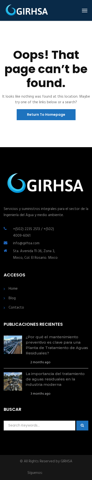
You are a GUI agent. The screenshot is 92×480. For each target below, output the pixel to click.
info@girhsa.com (26, 243)
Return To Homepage (46, 114)
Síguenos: (35, 473)
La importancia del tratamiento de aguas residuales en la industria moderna (55, 379)
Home (13, 289)
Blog (12, 298)
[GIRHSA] (27, 10)
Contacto (16, 308)
